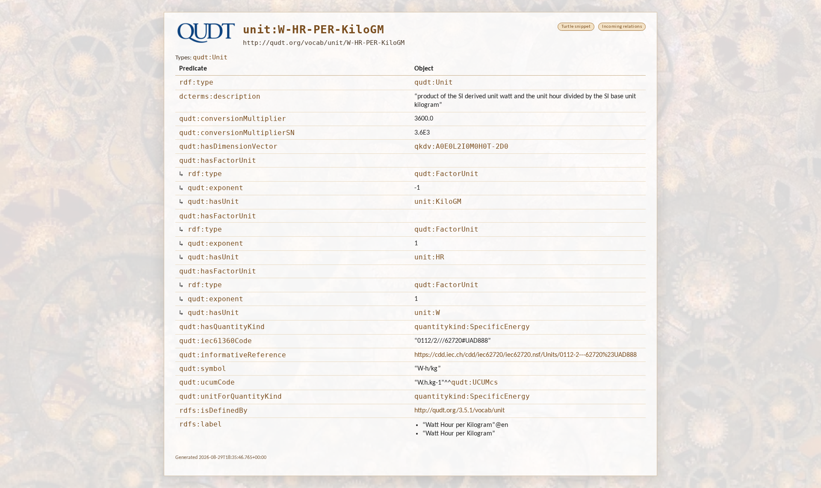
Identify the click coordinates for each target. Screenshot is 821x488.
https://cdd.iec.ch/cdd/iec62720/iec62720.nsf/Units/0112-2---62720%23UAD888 (525, 355)
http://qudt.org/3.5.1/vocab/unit (459, 410)
